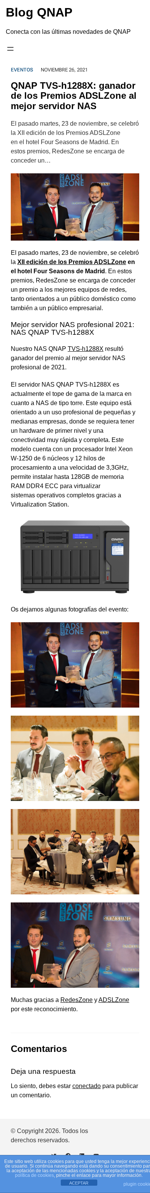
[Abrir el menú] (10, 48)
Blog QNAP (39, 12)
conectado (86, 1086)
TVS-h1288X (85, 349)
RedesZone (76, 1000)
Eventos (22, 70)
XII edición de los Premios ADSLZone (71, 262)
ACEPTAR (78, 1183)
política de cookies (34, 1175)
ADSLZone (113, 1000)
